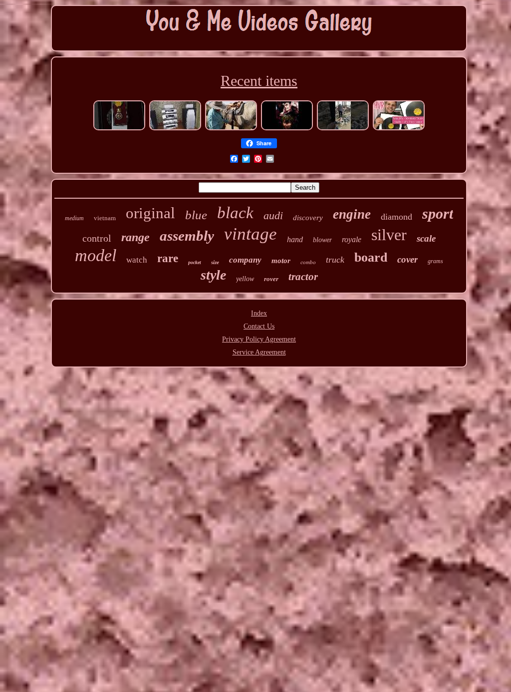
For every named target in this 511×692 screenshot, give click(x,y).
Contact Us (259, 326)
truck (335, 260)
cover (407, 259)
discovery (308, 218)
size (215, 262)
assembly (187, 236)
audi (273, 215)
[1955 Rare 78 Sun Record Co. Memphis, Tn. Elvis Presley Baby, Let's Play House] (399, 129)
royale (351, 239)
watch (136, 260)
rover (271, 279)
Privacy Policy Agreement (259, 339)
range (135, 237)
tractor (303, 277)
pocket (194, 262)
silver (389, 235)
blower (322, 240)
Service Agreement (259, 352)
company (245, 260)
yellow (245, 279)
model (95, 255)
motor (280, 261)
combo (308, 262)
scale (426, 238)
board (370, 257)
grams (435, 261)
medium (74, 218)
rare (167, 258)
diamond (396, 217)
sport (437, 213)
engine (352, 214)
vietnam (105, 218)
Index (259, 313)
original (150, 213)
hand (295, 239)
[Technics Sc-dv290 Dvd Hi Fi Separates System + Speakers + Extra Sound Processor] (175, 129)
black (235, 213)
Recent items (259, 80)
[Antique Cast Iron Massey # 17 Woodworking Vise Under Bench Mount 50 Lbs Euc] (343, 129)
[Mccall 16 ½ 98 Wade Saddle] (231, 129)
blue (196, 215)
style (213, 275)
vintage (250, 234)
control (96, 238)
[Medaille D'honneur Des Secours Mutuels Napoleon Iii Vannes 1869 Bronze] (119, 129)
